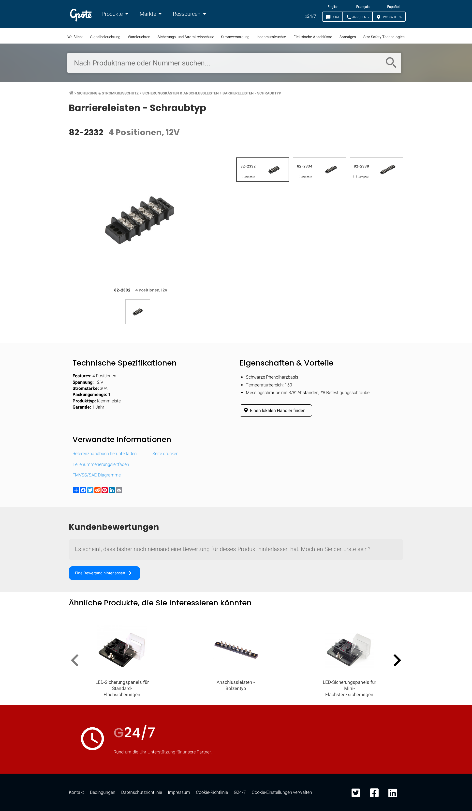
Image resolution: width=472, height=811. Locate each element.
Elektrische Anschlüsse (313, 37)
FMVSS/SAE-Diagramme (97, 475)
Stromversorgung (235, 37)
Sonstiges (347, 37)
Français (362, 7)
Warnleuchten (139, 37)
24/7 (310, 16)
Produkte (113, 14)
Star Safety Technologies (384, 37)
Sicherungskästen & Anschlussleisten (180, 93)
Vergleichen (236, 795)
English (333, 7)
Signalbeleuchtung (105, 37)
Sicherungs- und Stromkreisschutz (186, 37)
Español (393, 7)
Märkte (148, 14)
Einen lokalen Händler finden (277, 410)
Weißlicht (75, 37)
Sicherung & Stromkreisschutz (108, 93)
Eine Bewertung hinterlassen (104, 573)
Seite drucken (165, 453)
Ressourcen (187, 14)
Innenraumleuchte (271, 37)
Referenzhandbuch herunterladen (105, 453)
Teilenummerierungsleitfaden (101, 464)
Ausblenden (444, 643)
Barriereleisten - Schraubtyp (251, 93)
